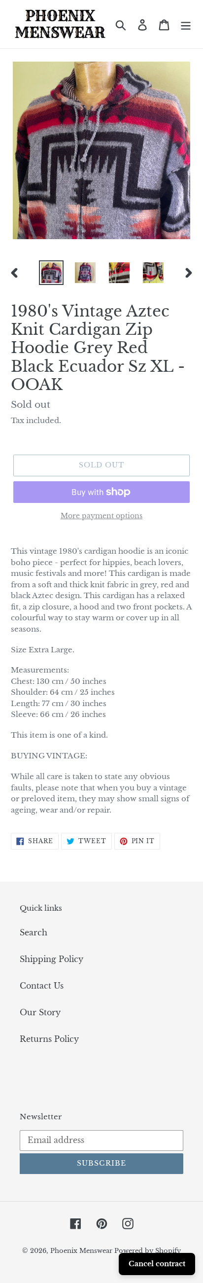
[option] (51, 272)
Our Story (40, 1012)
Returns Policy (49, 1039)
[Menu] (186, 24)
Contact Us (42, 986)
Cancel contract (157, 1263)
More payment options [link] (101, 515)
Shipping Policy (51, 959)
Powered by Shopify (147, 1251)
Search (33, 932)
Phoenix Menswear (82, 1251)
